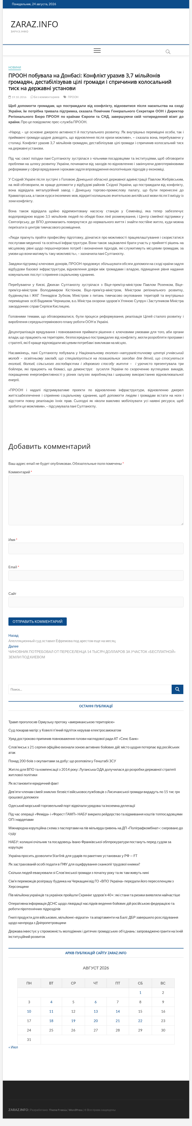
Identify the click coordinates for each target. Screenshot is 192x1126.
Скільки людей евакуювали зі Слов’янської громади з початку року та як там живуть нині (78, 872)
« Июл (13, 1047)
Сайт (12, 593)
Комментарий (20, 472)
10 (29, 1011)
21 (118, 1021)
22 (140, 1021)
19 (73, 1021)
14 (118, 1011)
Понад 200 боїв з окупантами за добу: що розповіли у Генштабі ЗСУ (62, 761)
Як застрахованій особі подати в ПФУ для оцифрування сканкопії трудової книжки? (74, 864)
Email (13, 567)
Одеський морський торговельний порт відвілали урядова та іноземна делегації (71, 805)
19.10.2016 (18, 97)
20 (96, 1021)
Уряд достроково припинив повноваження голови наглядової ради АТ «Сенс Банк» (73, 738)
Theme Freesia (58, 1110)
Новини (14, 67)
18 (51, 1021)
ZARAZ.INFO (34, 24)
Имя (12, 539)
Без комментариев (46, 97)
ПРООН (73, 97)
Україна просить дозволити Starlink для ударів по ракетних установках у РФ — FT (72, 855)
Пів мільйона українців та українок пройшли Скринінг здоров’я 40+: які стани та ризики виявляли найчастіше (94, 895)
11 (51, 1011)
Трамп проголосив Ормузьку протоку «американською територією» (61, 722)
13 (96, 1011)
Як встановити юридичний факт (33, 783)
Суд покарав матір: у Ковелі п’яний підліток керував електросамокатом (64, 730)
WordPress (75, 1110)
